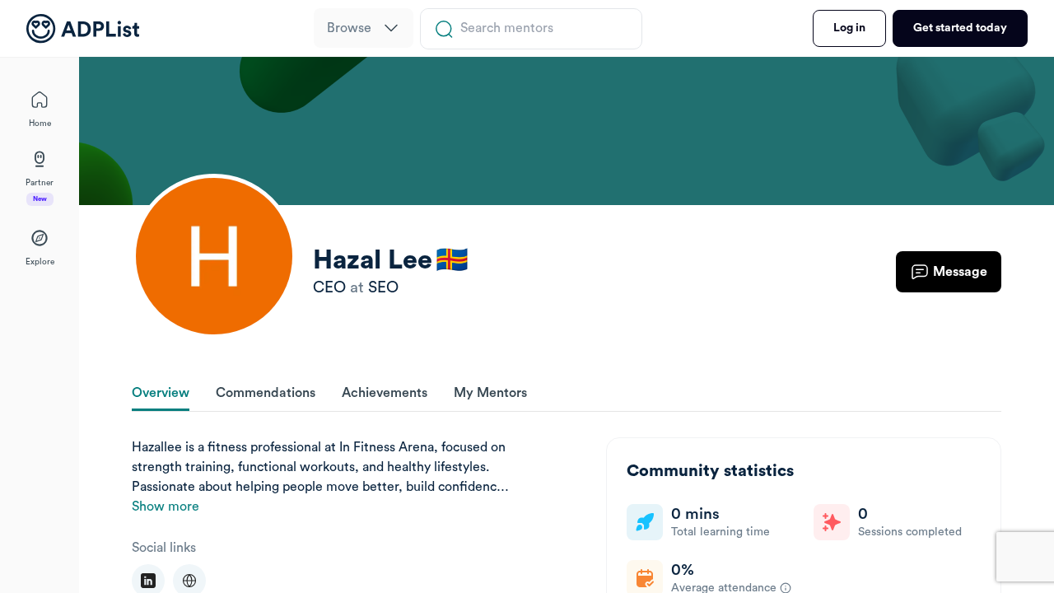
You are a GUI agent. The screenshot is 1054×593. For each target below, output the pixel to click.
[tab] (160, 394)
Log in (849, 28)
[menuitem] (363, 28)
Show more (165, 506)
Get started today (960, 28)
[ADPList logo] (82, 28)
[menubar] (363, 28)
